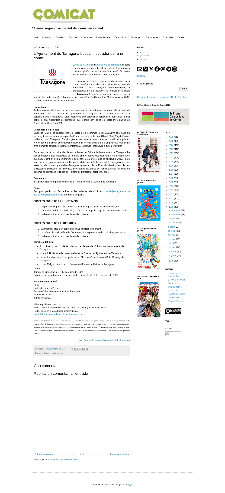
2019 (171, 166)
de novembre (174, 214)
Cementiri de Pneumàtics (174, 274)
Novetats (144, 59)
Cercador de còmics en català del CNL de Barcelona (162, 97)
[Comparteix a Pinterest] (86, 349)
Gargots (172, 283)
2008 (171, 261)
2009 (171, 207)
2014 (171, 186)
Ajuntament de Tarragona (108, 64)
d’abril (171, 243)
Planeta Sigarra (175, 301)
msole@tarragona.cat (116, 191)
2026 (171, 137)
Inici (82, 454)
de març (172, 247)
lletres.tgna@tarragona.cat (47, 194)
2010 (171, 202)
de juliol (172, 231)
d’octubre (172, 218)
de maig (172, 239)
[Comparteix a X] (80, 349)
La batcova (173, 290)
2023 (171, 149)
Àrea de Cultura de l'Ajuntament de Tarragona (107, 340)
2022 (171, 153)
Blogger (129, 484)
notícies (60, 353)
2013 (171, 190)
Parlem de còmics (176, 294)
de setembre (174, 222)
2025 (171, 141)
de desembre (174, 210)
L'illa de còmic (175, 287)
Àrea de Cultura (82, 64)
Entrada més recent (44, 454)
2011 (171, 198)
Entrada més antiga (119, 454)
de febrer (172, 251)
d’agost (171, 227)
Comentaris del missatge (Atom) (63, 459)
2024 (171, 145)
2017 (171, 174)
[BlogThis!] (76, 349)
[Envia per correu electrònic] (73, 349)
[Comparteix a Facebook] (83, 349)
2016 (171, 178)
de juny (171, 235)
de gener (172, 255)
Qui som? (144, 55)
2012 (171, 194)
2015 (171, 182)
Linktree (141, 76)
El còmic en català (176, 280)
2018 (171, 170)
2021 (171, 157)
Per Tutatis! (173, 297)
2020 (171, 161)
